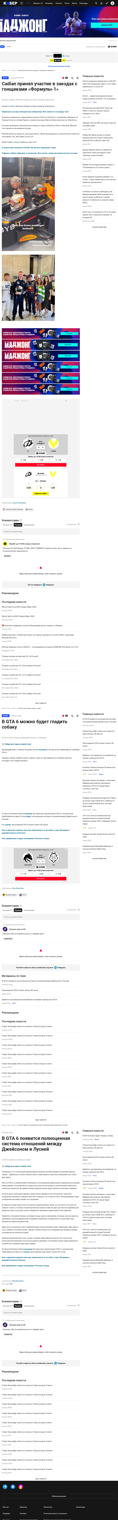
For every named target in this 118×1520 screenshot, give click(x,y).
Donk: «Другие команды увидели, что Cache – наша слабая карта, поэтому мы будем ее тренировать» (99, 179)
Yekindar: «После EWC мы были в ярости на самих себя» (99, 124)
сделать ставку (41, 493)
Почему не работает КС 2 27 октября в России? (21, 675)
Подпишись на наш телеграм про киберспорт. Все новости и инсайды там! (35, 111)
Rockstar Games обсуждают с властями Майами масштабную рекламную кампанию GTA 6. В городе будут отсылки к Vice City (99, 784)
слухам (8, 824)
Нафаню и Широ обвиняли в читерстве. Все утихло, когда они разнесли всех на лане (40, 153)
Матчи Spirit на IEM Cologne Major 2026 (18, 616)
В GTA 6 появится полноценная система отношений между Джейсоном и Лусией (35, 981)
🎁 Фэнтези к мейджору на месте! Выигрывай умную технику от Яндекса (32, 625)
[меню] (22, 3)
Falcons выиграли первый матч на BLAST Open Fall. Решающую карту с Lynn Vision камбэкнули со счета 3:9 (99, 84)
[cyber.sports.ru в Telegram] (5, 1515)
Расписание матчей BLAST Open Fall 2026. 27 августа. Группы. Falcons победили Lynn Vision (97, 111)
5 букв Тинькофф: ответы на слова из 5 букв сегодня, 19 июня (27, 1110)
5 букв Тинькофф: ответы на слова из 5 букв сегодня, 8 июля (27, 1054)
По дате (6, 525)
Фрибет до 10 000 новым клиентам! (24, 544)
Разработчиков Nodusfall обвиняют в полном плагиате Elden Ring (98, 847)
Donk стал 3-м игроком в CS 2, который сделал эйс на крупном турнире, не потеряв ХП (99, 215)
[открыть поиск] (96, 3)
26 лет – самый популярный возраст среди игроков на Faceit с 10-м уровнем (99, 97)
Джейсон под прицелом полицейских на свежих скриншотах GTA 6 (29, 999)
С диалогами (71, 524)
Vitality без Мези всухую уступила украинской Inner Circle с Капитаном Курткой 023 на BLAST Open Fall (98, 138)
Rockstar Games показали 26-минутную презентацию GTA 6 (99, 768)
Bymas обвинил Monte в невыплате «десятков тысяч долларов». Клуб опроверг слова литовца (97, 152)
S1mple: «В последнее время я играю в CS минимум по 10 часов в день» (98, 165)
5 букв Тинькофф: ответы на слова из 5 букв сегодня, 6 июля (27, 1063)
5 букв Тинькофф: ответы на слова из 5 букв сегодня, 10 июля (27, 1035)
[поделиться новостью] (77, 77)
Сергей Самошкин (19, 503)
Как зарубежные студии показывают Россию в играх (25, 838)
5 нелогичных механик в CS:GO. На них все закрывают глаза (29, 147)
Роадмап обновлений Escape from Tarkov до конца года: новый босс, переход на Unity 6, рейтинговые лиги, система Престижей (99, 802)
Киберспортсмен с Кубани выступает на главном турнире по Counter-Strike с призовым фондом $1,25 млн (38, 636)
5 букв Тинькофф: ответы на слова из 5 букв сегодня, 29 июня (27, 1091)
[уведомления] (101, 3)
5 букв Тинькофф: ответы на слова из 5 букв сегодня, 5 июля (27, 1073)
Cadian (12, 106)
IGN (10, 1312)
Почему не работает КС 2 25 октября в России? (21, 693)
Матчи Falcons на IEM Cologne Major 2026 (19, 607)
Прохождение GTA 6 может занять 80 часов (20, 990)
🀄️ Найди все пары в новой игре (16, 744)
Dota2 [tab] (9, 46)
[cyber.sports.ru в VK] (13, 1515)
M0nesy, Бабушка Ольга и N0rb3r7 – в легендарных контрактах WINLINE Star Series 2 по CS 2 (40, 647)
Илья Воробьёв (18, 888)
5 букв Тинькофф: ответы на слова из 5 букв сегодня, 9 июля (27, 1045)
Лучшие (18, 525)
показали (42, 749)
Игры (8, 708)
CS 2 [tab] (2, 46)
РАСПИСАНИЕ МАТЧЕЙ (8, 41)
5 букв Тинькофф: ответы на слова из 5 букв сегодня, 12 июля (27, 1026)
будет (28, 816)
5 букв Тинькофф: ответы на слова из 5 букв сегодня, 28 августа (99, 732)
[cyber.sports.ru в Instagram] (21, 1515)
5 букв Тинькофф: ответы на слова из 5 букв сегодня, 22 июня (27, 1101)
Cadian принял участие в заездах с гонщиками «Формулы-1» (36, 70)
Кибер (4, 70)
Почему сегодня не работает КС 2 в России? (20, 656)
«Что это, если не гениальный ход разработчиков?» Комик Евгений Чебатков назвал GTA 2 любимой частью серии (99, 819)
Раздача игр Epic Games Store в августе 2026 (99, 835)
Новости (13, 70)
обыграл (16, 142)
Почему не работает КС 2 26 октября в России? (21, 684)
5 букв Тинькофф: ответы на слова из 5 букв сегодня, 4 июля (27, 1082)
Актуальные (29, 525)
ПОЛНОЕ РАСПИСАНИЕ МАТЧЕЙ (59, 66)
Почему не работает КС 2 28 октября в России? (21, 665)
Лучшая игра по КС (17, 929)
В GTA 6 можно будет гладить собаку (29, 708)
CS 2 (8, 70)
